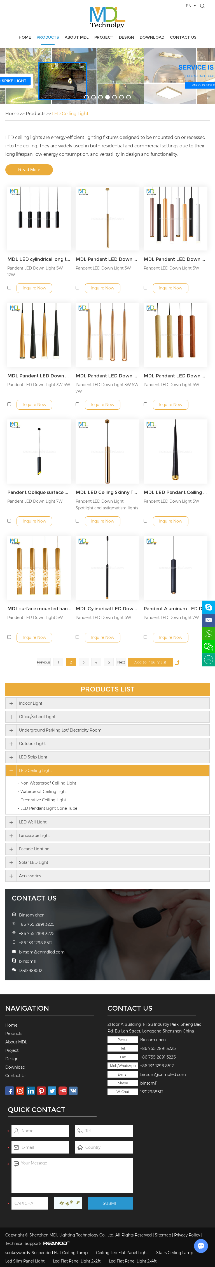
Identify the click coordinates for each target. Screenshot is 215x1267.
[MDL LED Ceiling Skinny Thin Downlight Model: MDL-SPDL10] (108, 451)
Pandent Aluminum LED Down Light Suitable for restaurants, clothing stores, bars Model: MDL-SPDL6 (176, 608)
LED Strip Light (33, 757)
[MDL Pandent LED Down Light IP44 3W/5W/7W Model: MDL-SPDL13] (108, 335)
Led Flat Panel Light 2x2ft (77, 1261)
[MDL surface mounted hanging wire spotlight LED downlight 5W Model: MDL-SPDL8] (39, 568)
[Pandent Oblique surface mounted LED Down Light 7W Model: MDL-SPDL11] (39, 451)
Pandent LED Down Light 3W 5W (38, 384)
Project (103, 37)
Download (152, 37)
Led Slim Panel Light (25, 1261)
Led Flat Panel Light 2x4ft (132, 1261)
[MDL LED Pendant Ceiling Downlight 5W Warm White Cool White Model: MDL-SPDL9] (176, 451)
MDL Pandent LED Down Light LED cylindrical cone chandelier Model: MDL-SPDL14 (39, 376)
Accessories (30, 875)
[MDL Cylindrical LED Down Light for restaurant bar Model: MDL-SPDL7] (108, 568)
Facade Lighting (34, 848)
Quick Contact (36, 1110)
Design (126, 37)
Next (121, 662)
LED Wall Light (32, 822)
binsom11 (149, 1083)
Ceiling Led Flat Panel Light (122, 1252)
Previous (43, 662)
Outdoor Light (32, 743)
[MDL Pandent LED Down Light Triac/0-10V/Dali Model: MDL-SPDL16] (108, 219)
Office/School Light (37, 716)
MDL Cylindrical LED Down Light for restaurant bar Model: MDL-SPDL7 (108, 608)
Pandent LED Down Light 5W (171, 268)
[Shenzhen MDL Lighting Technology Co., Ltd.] (107, 17)
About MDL (77, 37)
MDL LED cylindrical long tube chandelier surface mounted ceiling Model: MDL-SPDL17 (39, 259)
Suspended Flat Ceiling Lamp (60, 1252)
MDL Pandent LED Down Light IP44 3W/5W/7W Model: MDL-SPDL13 (108, 376)
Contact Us (183, 37)
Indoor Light (30, 703)
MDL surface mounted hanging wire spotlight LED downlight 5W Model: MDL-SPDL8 (39, 608)
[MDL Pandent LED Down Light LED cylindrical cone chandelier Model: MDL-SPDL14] (39, 335)
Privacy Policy (187, 1235)
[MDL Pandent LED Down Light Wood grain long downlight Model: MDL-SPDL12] (176, 335)
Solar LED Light (33, 862)
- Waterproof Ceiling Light (42, 791)
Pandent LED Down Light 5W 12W (35, 271)
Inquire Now (34, 288)
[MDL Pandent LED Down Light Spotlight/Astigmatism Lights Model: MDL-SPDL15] (176, 219)
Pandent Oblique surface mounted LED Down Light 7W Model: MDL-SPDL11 (39, 492)
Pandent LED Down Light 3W (103, 268)
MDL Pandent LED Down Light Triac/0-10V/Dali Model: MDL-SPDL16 (108, 259)
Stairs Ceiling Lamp (174, 1252)
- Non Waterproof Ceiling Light (47, 783)
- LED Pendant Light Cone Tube (47, 808)
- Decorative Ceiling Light (42, 799)
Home (25, 37)
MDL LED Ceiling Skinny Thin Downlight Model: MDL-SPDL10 (108, 492)
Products (48, 37)
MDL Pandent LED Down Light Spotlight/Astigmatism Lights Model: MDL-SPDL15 (176, 259)
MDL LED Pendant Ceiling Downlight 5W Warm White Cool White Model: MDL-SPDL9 (176, 492)
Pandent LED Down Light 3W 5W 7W (107, 388)
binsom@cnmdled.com (163, 1074)
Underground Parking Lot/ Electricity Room (60, 730)
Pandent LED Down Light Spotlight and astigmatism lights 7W (107, 508)
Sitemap (163, 1235)
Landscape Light (34, 835)
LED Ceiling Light (70, 113)
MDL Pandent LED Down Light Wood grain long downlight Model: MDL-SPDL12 (176, 376)
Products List (108, 689)
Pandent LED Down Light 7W (34, 501)
